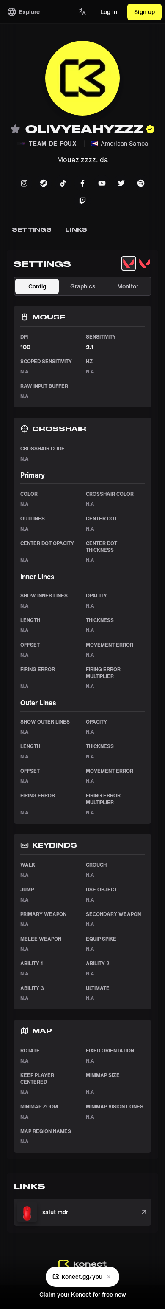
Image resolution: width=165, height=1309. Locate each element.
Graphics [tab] (82, 286)
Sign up (144, 11)
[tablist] (136, 263)
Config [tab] (37, 286)
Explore (29, 11)
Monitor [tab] (127, 286)
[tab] (128, 263)
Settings (32, 229)
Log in (108, 11)
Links (76, 229)
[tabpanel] (82, 715)
